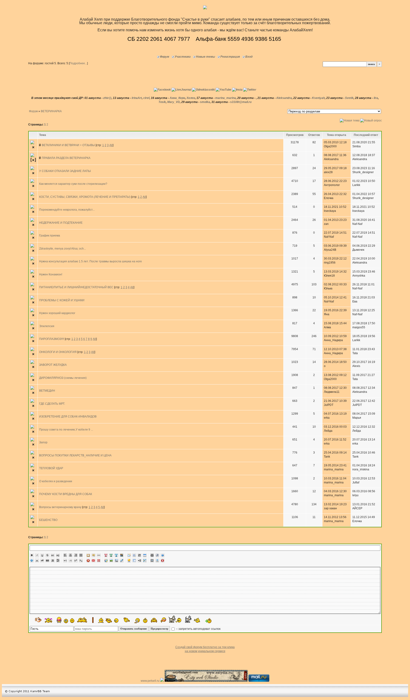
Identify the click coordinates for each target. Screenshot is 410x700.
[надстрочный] (76, 560)
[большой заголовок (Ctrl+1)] (53, 555)
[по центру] (70, 555)
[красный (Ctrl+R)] (106, 555)
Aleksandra (284, 98)
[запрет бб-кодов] (88, 560)
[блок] (134, 555)
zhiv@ (107, 98)
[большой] (65, 560)
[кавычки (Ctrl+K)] (93, 555)
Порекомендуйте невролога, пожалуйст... (67, 209)
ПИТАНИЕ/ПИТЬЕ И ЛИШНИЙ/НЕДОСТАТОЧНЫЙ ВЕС (76, 287)
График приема (49, 235)
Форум (164, 56)
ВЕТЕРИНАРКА (51, 111)
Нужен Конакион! (50, 274)
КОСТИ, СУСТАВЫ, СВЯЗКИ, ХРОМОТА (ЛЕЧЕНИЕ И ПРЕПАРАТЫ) (84, 197)
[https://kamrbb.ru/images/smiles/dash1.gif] (98, 620)
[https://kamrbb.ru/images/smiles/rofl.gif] (136, 620)
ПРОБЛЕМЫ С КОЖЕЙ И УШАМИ (61, 300)
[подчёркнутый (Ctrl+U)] (42, 555)
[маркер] (122, 560)
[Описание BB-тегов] (162, 555)
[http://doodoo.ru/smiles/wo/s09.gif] (38, 620)
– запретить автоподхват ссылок (197, 628)
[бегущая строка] (37, 560)
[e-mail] (93, 560)
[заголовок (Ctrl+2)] (58, 555)
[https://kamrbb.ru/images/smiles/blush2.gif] (163, 620)
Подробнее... (78, 63)
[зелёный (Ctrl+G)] (111, 555)
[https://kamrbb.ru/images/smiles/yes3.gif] (72, 620)
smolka (205, 102)
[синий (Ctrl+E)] (116, 555)
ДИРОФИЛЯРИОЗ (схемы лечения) (63, 378)
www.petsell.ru (150, 680)
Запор (43, 442)
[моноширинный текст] (53, 560)
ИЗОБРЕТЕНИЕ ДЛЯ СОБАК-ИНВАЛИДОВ (68, 416)
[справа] (76, 555)
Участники (183, 56)
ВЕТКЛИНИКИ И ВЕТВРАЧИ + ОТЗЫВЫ (68, 145)
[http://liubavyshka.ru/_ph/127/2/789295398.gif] (48, 620)
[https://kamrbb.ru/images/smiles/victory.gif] (109, 620)
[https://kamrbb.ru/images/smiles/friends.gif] (82, 620)
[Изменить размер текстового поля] (32, 560)
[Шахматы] (152, 555)
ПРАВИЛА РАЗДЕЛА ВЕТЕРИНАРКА (66, 158)
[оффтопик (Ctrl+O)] (42, 560)
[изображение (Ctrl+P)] (111, 560)
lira (376, 98)
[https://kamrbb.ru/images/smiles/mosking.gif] (145, 620)
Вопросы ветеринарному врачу (60, 507)
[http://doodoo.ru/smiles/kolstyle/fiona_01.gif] (175, 619)
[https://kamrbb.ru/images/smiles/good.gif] (117, 620)
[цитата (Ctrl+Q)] (129, 555)
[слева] (65, 555)
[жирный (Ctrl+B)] (32, 555)
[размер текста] (58, 560)
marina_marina (225, 98)
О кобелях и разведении (55, 481)
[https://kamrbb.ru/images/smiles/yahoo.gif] (127, 620)
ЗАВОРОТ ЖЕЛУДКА (53, 364)
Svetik (349, 98)
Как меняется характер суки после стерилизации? (73, 183)
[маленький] (70, 560)
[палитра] (122, 555)
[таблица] (145, 555)
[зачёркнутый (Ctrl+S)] (47, 555)
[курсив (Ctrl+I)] (37, 555)
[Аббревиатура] (47, 560)
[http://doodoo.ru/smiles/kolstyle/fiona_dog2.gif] (192, 619)
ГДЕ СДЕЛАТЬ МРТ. (52, 403)
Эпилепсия (46, 326)
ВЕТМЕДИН (47, 390)
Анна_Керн (177, 98)
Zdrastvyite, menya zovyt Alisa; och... (62, 248)
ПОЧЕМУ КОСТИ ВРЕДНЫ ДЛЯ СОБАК (65, 494)
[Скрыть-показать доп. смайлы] (207, 620)
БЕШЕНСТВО (48, 520)
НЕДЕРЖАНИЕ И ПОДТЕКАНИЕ (61, 222)
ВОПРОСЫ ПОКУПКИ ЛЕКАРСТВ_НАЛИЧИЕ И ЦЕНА (75, 455)
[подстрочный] (81, 560)
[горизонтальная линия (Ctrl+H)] (99, 555)
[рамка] (88, 555)
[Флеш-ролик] (157, 555)
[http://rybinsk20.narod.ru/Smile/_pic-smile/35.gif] (59, 620)
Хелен (190, 98)
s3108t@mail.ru (241, 102)
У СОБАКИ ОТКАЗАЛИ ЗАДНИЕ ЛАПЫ (65, 171)
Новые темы (205, 56)
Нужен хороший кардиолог (57, 313)
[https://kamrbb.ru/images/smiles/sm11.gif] (66, 621)
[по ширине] (81, 555)
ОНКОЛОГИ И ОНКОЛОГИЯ (58, 352)
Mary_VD (173, 102)
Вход (248, 56)
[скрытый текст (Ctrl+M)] (139, 555)
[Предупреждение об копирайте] (99, 560)
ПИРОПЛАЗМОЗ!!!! (51, 339)
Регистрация (230, 56)
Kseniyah (318, 98)
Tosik (162, 102)
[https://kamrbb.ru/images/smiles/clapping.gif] (154, 620)
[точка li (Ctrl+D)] (134, 560)
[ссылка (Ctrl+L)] (116, 560)
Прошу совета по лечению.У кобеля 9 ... (66, 429)
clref (146, 98)
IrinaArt (137, 98)
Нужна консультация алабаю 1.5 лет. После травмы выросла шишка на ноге (90, 261)
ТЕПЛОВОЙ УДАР (51, 468)
